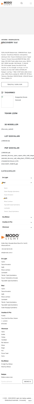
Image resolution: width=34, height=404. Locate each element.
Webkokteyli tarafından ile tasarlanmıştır (17, 400)
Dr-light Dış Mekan (7, 364)
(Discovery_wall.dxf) (7, 129)
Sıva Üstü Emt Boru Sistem (9, 318)
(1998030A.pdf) (5, 152)
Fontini (3, 315)
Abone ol (27, 381)
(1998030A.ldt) (5, 141)
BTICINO (4, 323)
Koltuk (3, 334)
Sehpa (3, 337)
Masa (3, 345)
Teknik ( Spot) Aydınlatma (11, 211)
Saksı (3, 331)
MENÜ (30, 400)
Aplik (5, 198)
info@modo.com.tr (6, 252)
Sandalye (4, 340)
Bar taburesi (5, 342)
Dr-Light (5, 177)
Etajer (3, 348)
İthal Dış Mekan (6, 366)
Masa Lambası (8, 201)
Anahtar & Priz (7, 222)
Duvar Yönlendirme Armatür (9, 278)
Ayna (2, 356)
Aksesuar (5, 227)
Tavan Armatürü (8, 194)
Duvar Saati (4, 353)
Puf (2, 350)
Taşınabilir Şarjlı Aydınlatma (12, 204)
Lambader (7, 208)
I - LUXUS (4, 321)
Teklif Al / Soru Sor (14, 84)
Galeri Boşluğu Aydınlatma (11, 191)
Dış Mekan (6, 217)
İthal (3, 182)
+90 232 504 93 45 (6, 249)
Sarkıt (5, 188)
